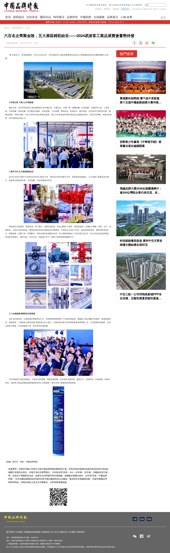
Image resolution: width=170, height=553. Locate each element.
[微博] (148, 536)
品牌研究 (72, 17)
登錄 (142, 519)
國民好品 (45, 17)
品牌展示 (112, 17)
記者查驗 (98, 9)
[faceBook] (141, 536)
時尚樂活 (58, 17)
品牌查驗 (116, 9)
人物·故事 (126, 17)
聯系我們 (81, 532)
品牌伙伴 (63, 532)
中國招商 (85, 17)
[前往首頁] (21, 7)
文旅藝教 (99, 17)
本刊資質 (19, 532)
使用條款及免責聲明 (32, 532)
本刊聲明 (72, 532)
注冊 (135, 519)
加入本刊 (54, 532)
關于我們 (10, 532)
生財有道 (32, 17)
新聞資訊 (18, 17)
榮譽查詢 (107, 9)
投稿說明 (45, 532)
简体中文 (125, 9)
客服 (149, 519)
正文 (27, 27)
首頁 (8, 17)
